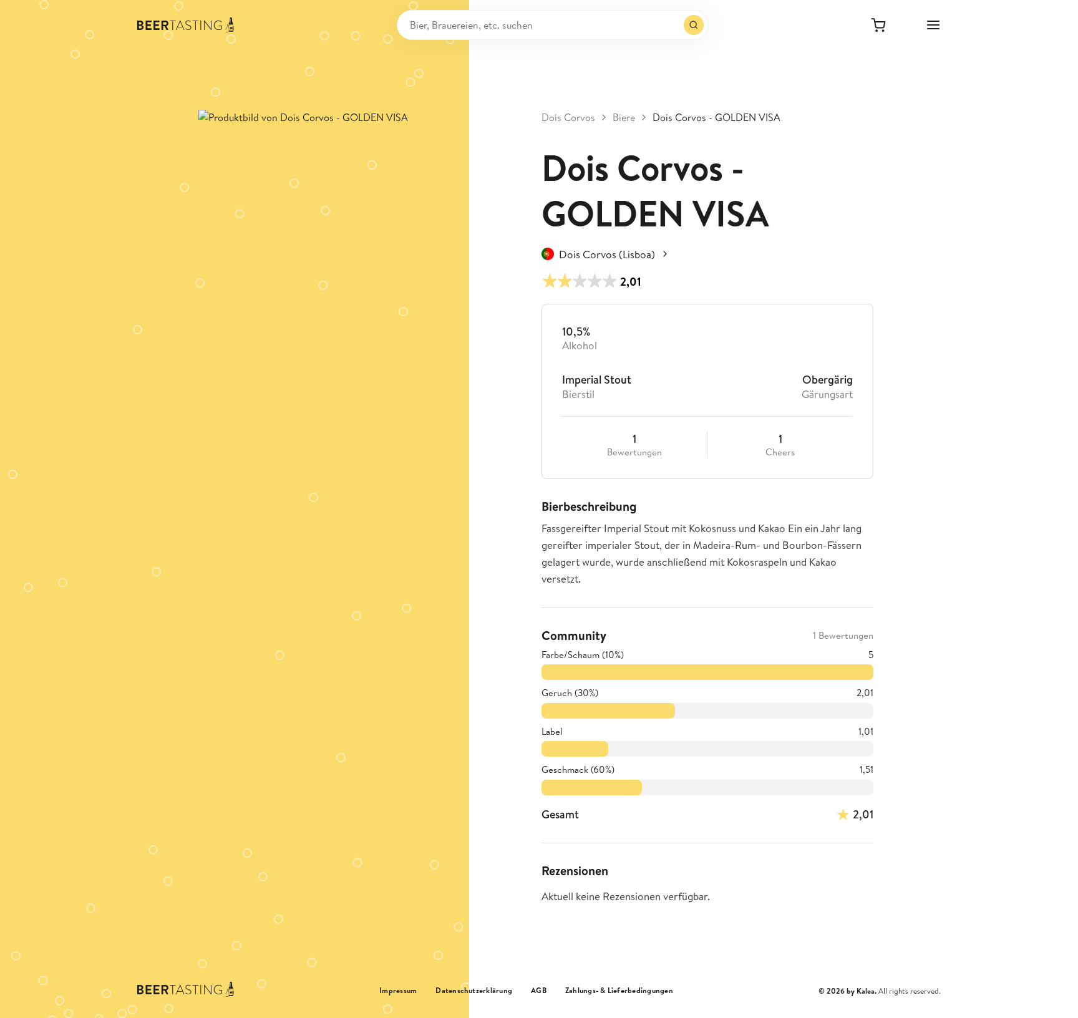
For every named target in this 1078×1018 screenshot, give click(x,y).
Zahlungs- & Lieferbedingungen (619, 991)
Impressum (398, 991)
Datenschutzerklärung (473, 991)
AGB (538, 991)
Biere (624, 117)
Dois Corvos (568, 117)
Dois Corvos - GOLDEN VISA (716, 117)
